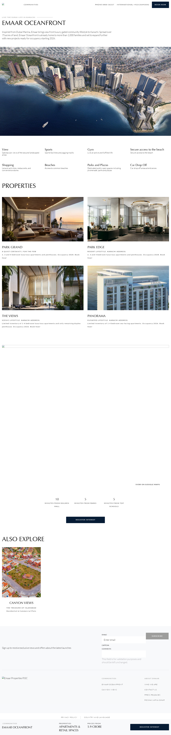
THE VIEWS (10, 316)
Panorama (97, 316)
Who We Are (151, 684)
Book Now (160, 5)
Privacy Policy (69, 717)
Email (104, 635)
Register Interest (85, 520)
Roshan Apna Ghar (155, 700)
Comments (106, 649)
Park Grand (12, 247)
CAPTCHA (105, 645)
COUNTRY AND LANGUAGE (97, 717)
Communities (31, 5)
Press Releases (152, 695)
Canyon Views (21, 603)
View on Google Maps (148, 484)
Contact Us (151, 690)
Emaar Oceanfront (112, 684)
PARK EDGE (96, 247)
